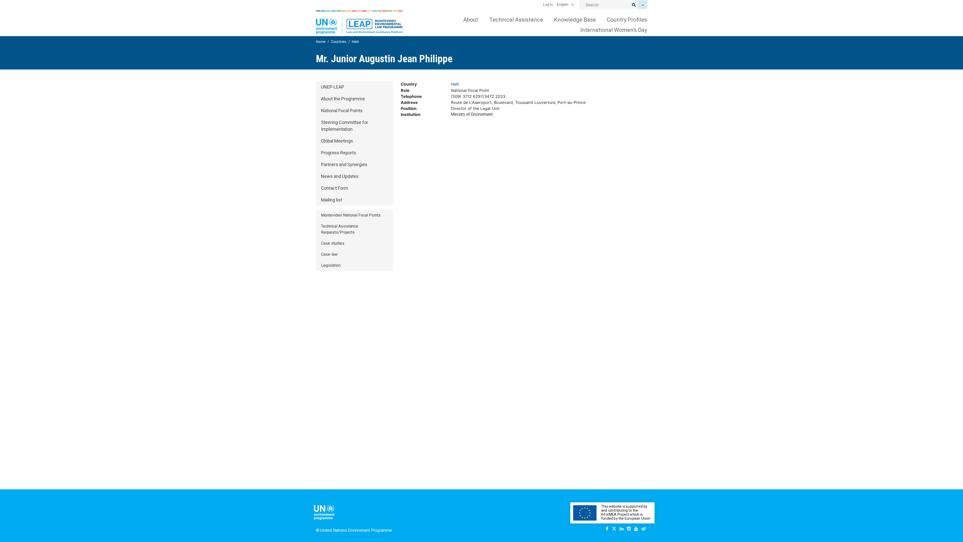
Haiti (355, 42)
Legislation (331, 265)
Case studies (332, 243)
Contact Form (334, 188)
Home (321, 42)
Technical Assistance (516, 20)
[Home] (359, 22)
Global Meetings (337, 141)
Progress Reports (338, 152)
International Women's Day (613, 30)
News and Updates (340, 176)
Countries (338, 42)
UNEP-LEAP (332, 87)
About (470, 20)
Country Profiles (627, 20)
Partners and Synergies (344, 164)
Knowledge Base (575, 20)
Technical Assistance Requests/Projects (339, 229)
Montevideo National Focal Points (350, 215)
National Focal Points (342, 110)
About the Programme (343, 98)
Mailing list (331, 199)
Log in (548, 5)
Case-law (329, 254)
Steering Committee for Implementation (344, 126)
